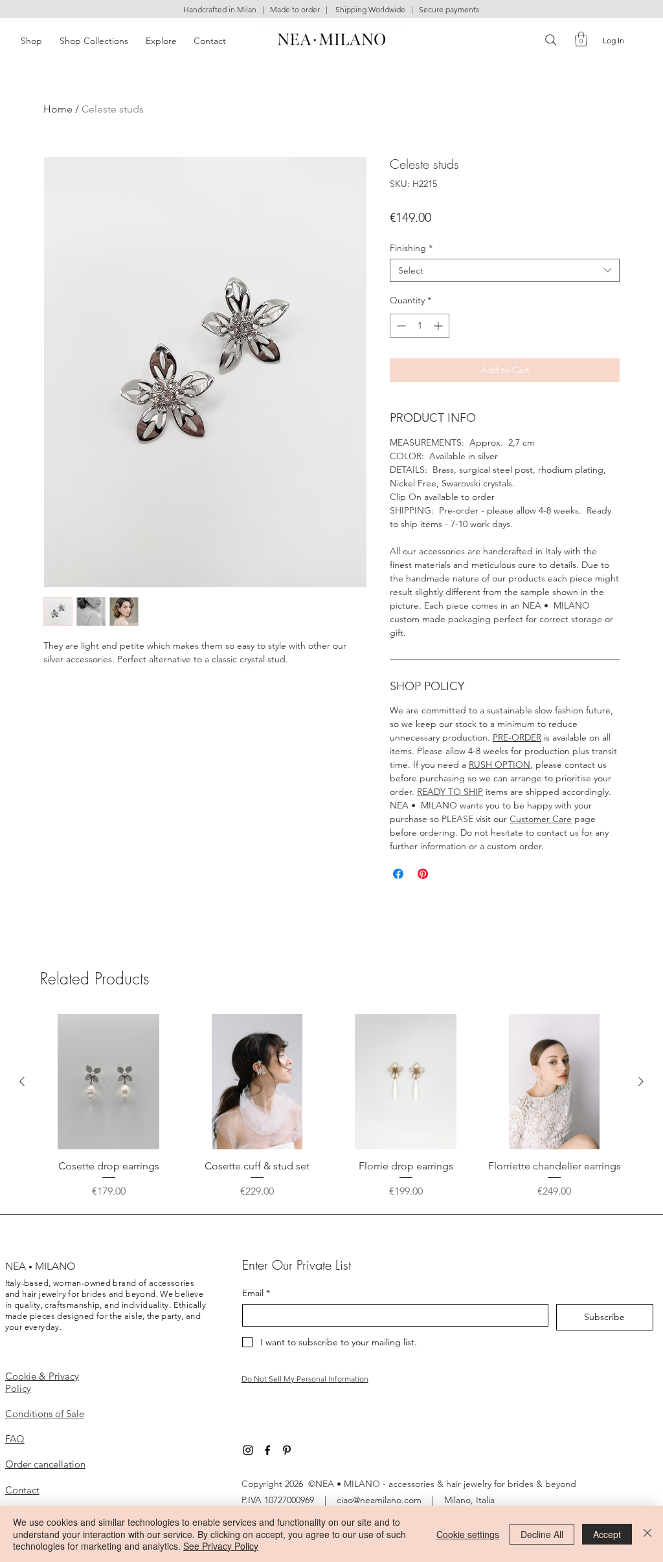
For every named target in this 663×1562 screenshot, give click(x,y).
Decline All (542, 1534)
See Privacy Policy (220, 1545)
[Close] (647, 1534)
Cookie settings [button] (467, 1534)
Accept (607, 1534)
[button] (533, 607)
